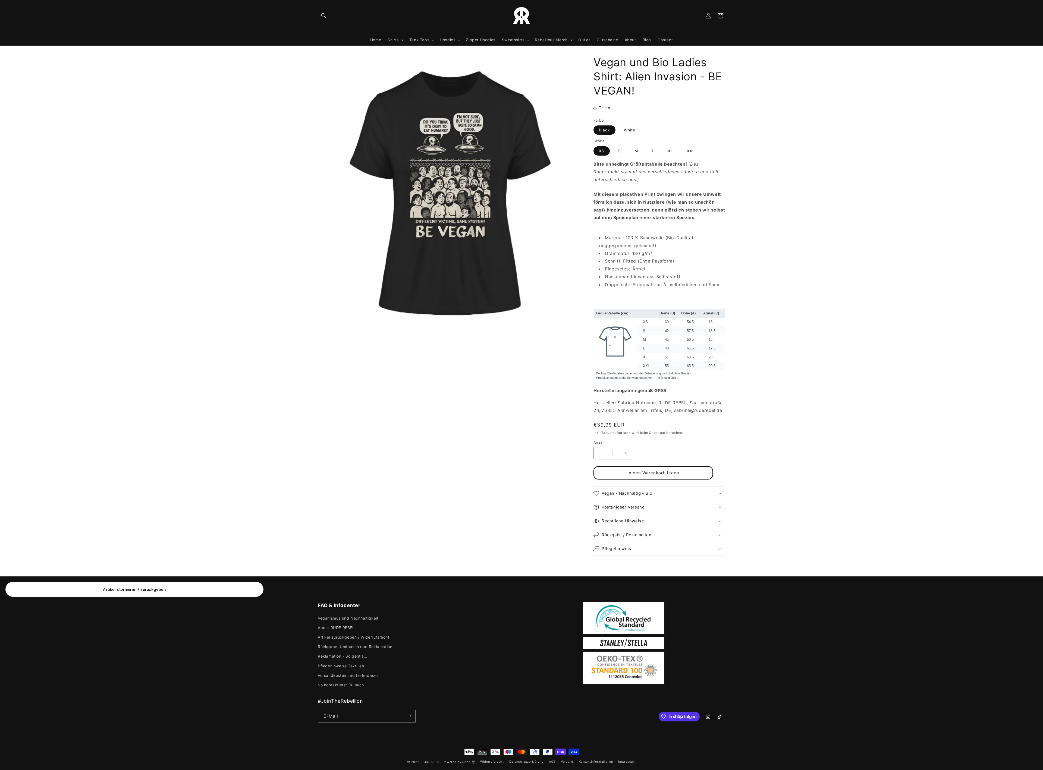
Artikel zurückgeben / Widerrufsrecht (353, 637)
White (629, 130)
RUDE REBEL (432, 762)
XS (601, 151)
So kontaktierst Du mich (341, 685)
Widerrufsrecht (492, 761)
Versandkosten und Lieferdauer (348, 675)
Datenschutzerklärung (526, 761)
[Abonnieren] (409, 716)
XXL (691, 151)
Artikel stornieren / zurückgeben (134, 589)
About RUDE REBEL (336, 627)
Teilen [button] (604, 107)
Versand (624, 433)
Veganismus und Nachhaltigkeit (348, 618)
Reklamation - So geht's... (342, 656)
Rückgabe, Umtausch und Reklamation (355, 646)
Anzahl (599, 442)
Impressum (627, 761)
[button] (324, 16)
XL (670, 151)
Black (604, 130)
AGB (552, 761)
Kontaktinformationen (596, 761)
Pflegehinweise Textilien (341, 666)
